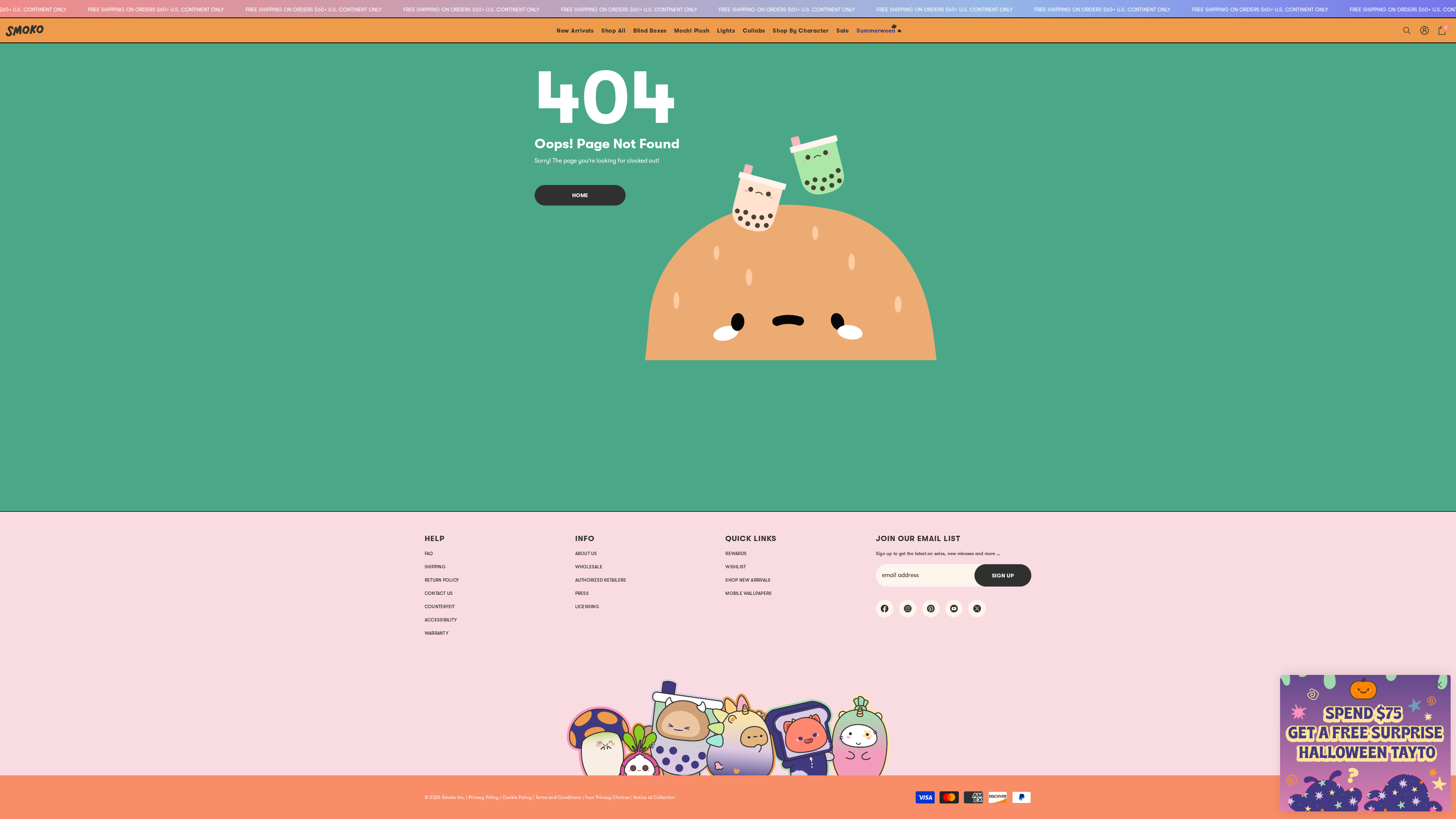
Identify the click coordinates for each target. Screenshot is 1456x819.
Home (580, 195)
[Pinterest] (931, 608)
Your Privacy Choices (607, 797)
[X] (977, 608)
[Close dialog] (1438, 684)
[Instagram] (907, 608)
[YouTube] (954, 608)
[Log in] (1424, 30)
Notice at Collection (654, 797)
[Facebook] (884, 608)
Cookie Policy (517, 797)
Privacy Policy (484, 797)
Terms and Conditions (558, 797)
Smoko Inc (453, 797)
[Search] (1407, 30)
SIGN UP (1003, 576)
